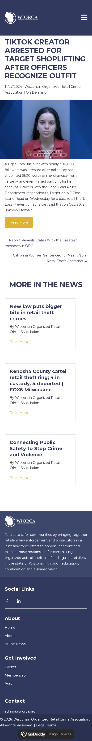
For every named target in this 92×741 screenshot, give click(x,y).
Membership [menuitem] (15, 675)
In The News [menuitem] (15, 644)
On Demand (36, 92)
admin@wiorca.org (20, 711)
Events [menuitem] (10, 667)
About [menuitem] (10, 636)
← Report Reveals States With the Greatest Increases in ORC (41, 243)
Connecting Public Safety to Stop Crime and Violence (36, 448)
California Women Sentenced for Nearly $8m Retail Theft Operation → (50, 258)
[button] (7, 601)
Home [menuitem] (10, 627)
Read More (19, 222)
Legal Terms (46, 725)
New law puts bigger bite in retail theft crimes (36, 312)
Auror (9, 683)
